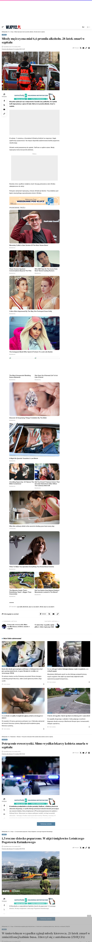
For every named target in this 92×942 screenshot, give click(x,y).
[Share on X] (80, 47)
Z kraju (4, 34)
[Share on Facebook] (4, 101)
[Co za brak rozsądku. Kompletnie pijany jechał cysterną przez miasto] (23, 701)
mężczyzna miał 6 (34, 607)
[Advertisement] (46, 12)
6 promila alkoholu (22, 607)
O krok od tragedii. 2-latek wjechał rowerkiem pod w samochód (68, 716)
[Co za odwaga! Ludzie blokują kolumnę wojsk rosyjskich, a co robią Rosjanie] (68, 654)
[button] (3, 27)
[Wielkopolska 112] (13, 27)
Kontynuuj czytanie (46, 824)
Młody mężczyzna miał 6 (47, 607)
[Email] (83, 47)
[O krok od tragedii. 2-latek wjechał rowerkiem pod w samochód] (68, 701)
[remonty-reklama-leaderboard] (34, 201)
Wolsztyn (4, 739)
